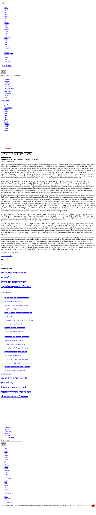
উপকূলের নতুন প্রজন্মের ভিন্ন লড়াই (13, 281)
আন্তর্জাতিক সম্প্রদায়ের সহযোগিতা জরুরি (16, 286)
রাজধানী (6, 26)
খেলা (5, 16)
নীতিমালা (6, 500)
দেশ (5, 12)
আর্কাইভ (6, 59)
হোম (5, 7)
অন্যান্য (6, 50)
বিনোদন (6, 18)
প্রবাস (5, 42)
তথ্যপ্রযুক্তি (7, 37)
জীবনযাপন (6, 24)
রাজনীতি (6, 112)
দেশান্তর (6, 29)
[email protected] (7, 256)
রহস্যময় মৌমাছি (7, 277)
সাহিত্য (6, 35)
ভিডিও (6, 57)
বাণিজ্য (6, 14)
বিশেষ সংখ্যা (7, 61)
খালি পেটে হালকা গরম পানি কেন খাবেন (14, 396)
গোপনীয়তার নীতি (8, 502)
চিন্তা (5, 41)
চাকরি (5, 46)
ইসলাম (6, 22)
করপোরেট (6, 48)
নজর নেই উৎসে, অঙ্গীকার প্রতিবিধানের (15, 272)
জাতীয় (6, 11)
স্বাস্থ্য (6, 39)
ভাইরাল (6, 44)
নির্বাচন (6, 27)
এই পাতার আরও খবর (6, 374)
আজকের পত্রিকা (8, 54)
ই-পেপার (6, 52)
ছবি (5, 56)
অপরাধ (6, 31)
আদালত (6, 33)
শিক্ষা (5, 20)
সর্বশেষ (6, 9)
